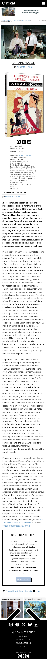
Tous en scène (25, 522)
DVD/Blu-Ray (25, 20)
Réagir (38, 591)
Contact (24, 636)
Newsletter (23, 639)
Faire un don (23, 579)
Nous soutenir (23, 643)
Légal (23, 646)
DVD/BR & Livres (14, 20)
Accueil (4, 20)
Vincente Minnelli (25, 67)
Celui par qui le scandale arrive (16, 525)
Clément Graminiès (25, 591)
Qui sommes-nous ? (23, 632)
